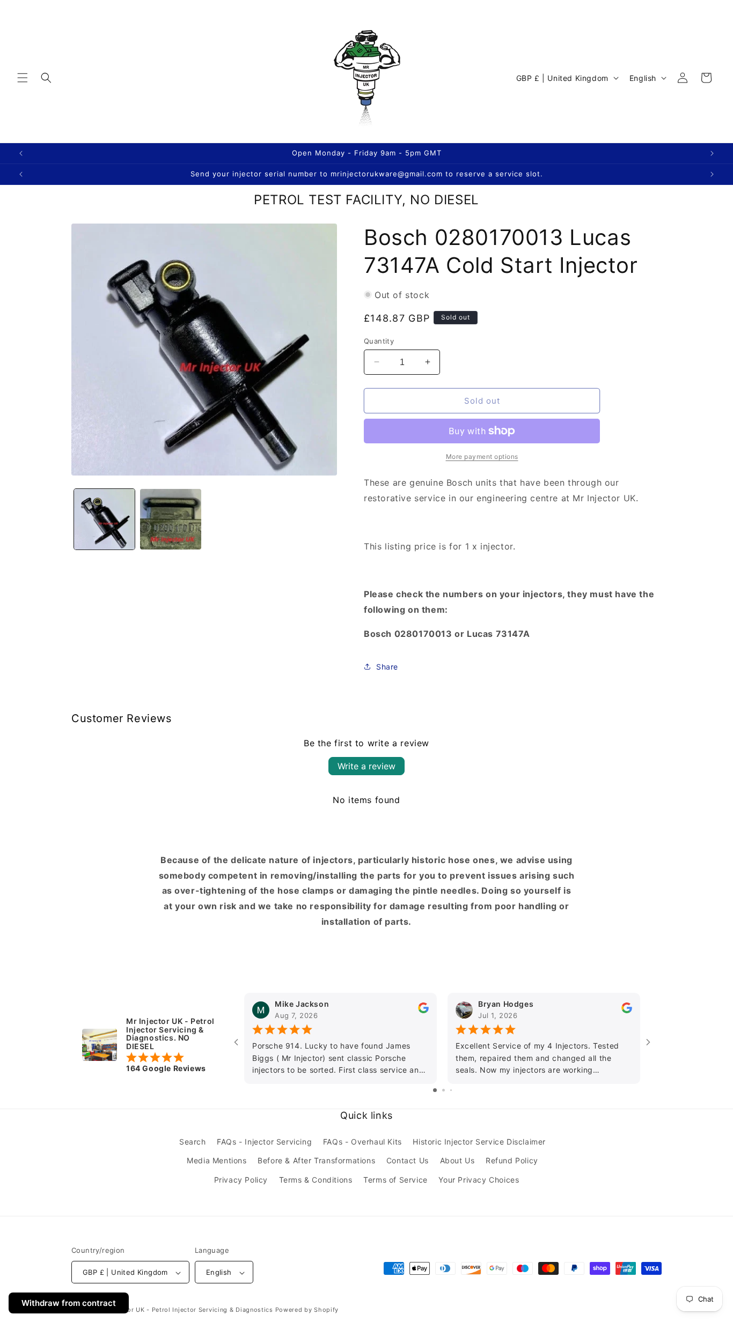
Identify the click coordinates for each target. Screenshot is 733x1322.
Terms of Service (395, 1179)
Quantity (379, 340)
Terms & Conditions (316, 1179)
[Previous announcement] (21, 153)
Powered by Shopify (307, 1310)
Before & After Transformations (316, 1160)
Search (192, 1142)
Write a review (366, 766)
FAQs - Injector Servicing (264, 1142)
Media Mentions (216, 1160)
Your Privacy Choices (478, 1179)
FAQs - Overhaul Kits (362, 1142)
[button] (22, 78)
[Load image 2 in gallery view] (170, 519)
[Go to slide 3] (451, 1090)
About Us (457, 1160)
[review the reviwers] (423, 1010)
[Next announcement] (712, 153)
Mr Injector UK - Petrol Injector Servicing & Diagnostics (186, 1310)
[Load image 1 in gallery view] (104, 519)
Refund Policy (512, 1160)
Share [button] (387, 666)
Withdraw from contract (68, 1303)
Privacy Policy (241, 1179)
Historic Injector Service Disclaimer (479, 1142)
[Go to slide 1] (435, 1091)
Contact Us (407, 1160)
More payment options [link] (482, 456)
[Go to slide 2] (443, 1090)
